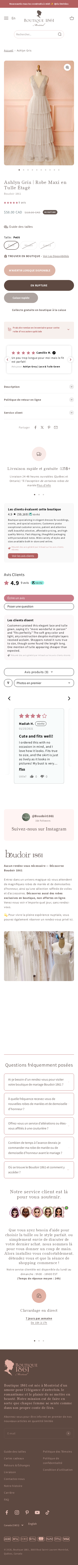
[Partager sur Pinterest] (49, 427)
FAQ (6, 1499)
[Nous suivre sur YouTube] (37, 1512)
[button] (11, 202)
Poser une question (20, 606)
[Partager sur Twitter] (42, 427)
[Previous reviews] (7, 359)
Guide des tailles (15, 1451)
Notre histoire (13, 1486)
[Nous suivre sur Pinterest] (27, 1512)
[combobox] (35, 34)
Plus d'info (44, 485)
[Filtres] (8, 683)
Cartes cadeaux (14, 1458)
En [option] (13, 18)
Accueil (8, 50)
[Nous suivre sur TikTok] (47, 1512)
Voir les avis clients (23, 556)
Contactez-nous (14, 1479)
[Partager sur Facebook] (35, 427)
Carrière (9, 1492)
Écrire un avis (16, 598)
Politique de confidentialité (52, 1460)
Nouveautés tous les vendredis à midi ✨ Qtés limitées (38, 3)
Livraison (10, 1472)
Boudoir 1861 (12, 193)
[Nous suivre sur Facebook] (6, 1512)
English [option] (32, 1524)
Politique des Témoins (57, 1451)
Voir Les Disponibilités (56, 256)
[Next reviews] (70, 359)
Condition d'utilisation (58, 1469)
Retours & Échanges (17, 1465)
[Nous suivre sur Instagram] (17, 1512)
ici (71, 919)
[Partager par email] (55, 427)
